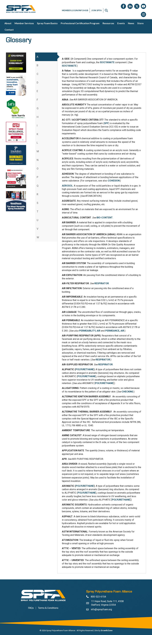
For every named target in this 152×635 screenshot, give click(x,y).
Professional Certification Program (80, 23)
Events (121, 23)
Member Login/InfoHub (75, 10)
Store (140, 23)
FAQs (31, 608)
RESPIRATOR (101, 283)
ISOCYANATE (107, 62)
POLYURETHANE (85, 369)
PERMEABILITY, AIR (89, 330)
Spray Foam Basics (47, 23)
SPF (106, 123)
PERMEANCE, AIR (114, 330)
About (7, 23)
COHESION (114, 180)
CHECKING (127, 391)
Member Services (24, 23)
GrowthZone (107, 630)
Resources (108, 23)
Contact (9, 29)
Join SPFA (96, 10)
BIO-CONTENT (105, 217)
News (131, 23)
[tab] (46, 56)
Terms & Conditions (48, 608)
